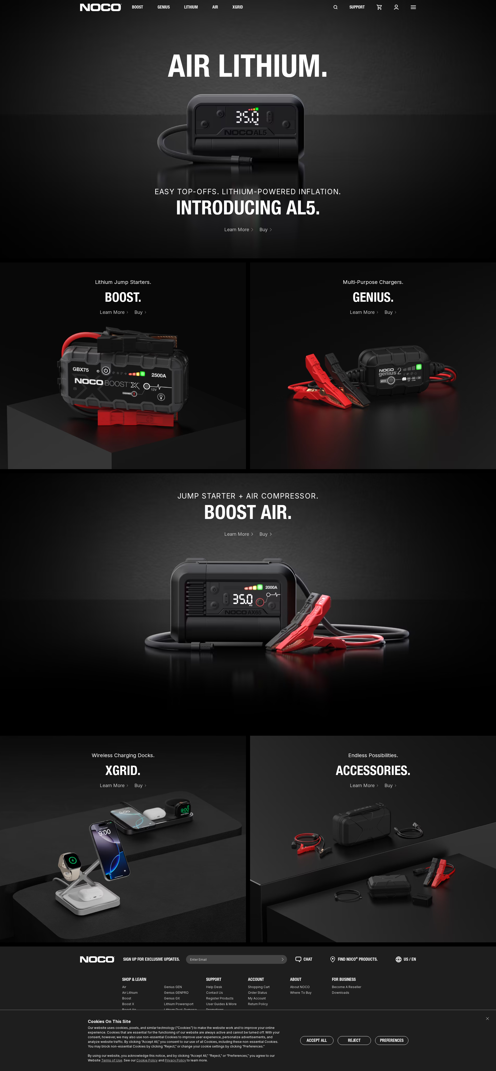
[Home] (101, 7)
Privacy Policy (175, 1060)
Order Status (257, 993)
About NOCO (300, 987)
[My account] (396, 7)
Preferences (392, 1040)
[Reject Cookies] (487, 1018)
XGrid (238, 7)
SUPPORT (357, 7)
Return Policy (258, 1004)
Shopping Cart (259, 987)
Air (215, 7)
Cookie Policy (147, 1060)
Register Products (220, 998)
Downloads (340, 993)
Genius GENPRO (176, 993)
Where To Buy (301, 993)
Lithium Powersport (178, 1004)
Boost (137, 7)
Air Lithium (130, 993)
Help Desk (214, 987)
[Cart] (379, 7)
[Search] (336, 7)
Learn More (236, 229)
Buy (263, 229)
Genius (164, 7)
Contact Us (214, 993)
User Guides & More (221, 1004)
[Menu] (413, 7)
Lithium (191, 7)
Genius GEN (173, 987)
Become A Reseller (346, 987)
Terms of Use (111, 1060)
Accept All (317, 1040)
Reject (354, 1040)
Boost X (128, 1004)
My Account (257, 998)
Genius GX (172, 998)
